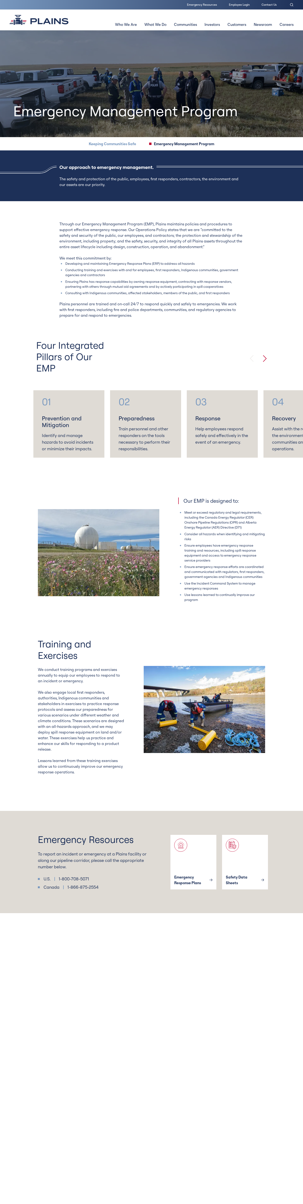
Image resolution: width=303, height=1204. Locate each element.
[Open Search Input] (292, 5)
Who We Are (126, 24)
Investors (212, 24)
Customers (236, 24)
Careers (287, 24)
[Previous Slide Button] (252, 358)
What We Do (155, 24)
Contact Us (269, 4)
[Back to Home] (38, 20)
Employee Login (239, 4)
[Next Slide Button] (265, 358)
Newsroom (263, 24)
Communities (185, 24)
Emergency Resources (202, 4)
